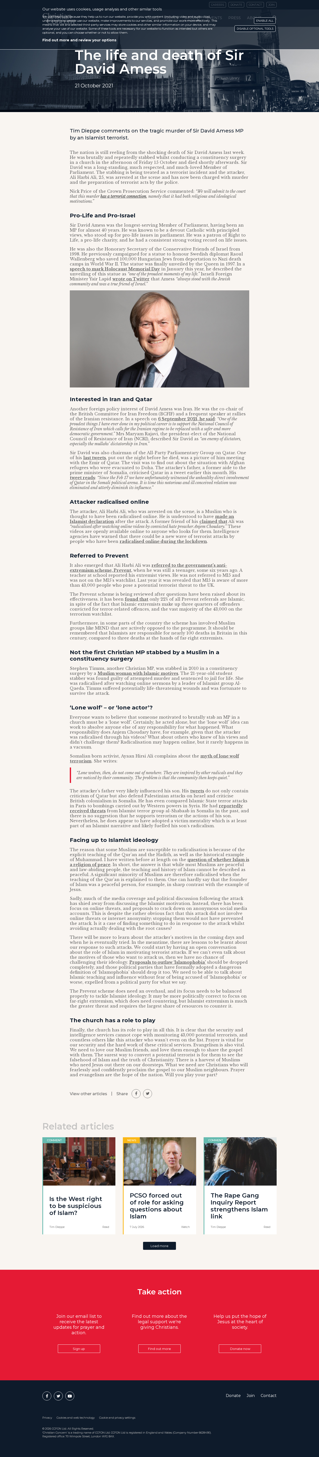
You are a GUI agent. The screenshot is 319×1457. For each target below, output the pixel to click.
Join (251, 1395)
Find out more (159, 1349)
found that (136, 599)
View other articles (88, 1093)
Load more (159, 1246)
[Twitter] (58, 1396)
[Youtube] (69, 1396)
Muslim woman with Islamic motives (137, 673)
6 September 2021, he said (186, 418)
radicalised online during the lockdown (163, 541)
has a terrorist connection (123, 196)
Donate (233, 1395)
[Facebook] (46, 1396)
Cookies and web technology (76, 1417)
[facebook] (136, 1093)
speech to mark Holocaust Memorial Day (115, 268)
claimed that (213, 521)
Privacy (47, 1417)
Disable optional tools (255, 28)
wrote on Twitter (131, 278)
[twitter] (147, 1093)
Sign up (79, 1349)
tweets (197, 790)
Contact (269, 1395)
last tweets (94, 457)
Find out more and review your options (79, 40)
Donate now (240, 1349)
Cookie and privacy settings (117, 1417)
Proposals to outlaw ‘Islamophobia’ (167, 962)
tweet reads (82, 477)
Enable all (264, 20)
